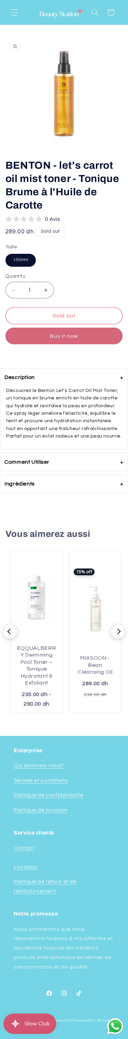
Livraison (26, 867)
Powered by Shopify (91, 1020)
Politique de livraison (41, 810)
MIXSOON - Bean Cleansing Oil (95, 665)
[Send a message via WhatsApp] (115, 1026)
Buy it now (64, 336)
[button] (14, 12)
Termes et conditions (41, 780)
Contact (24, 848)
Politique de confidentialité (49, 795)
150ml (24, 259)
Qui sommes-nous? (39, 765)
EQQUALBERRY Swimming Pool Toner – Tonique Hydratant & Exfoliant (36, 665)
